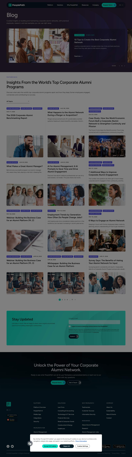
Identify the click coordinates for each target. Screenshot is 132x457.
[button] (30, 443)
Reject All (66, 446)
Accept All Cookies (50, 446)
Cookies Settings (82, 446)
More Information (81, 441)
